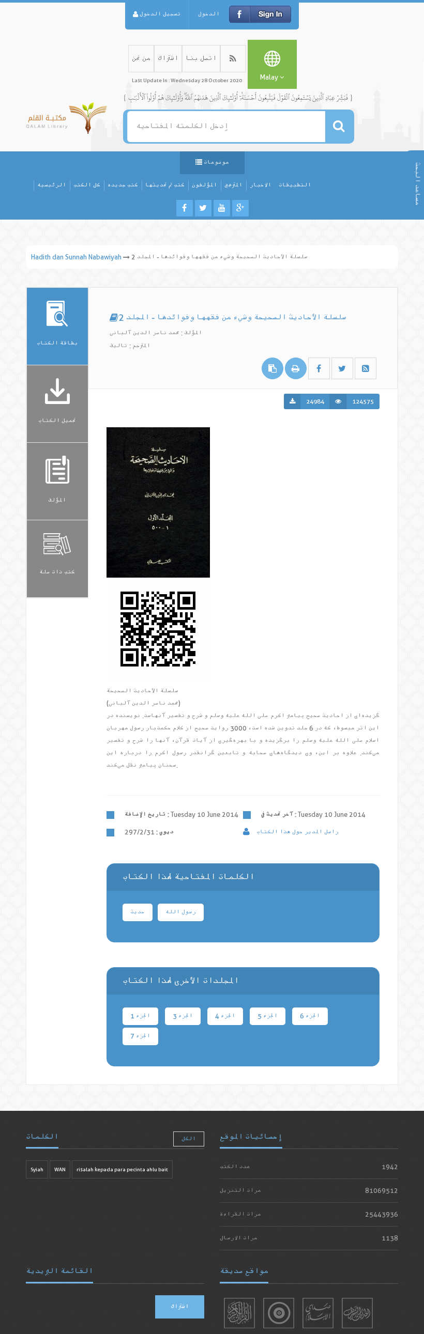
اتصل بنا (201, 59)
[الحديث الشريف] (357, 1313)
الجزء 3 (183, 1016)
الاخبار (260, 185)
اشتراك (168, 59)
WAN (60, 1169)
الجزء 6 (310, 1016)
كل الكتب (86, 185)
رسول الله (180, 912)
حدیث (137, 912)
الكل (188, 1139)
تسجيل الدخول (159, 14)
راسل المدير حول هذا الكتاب (297, 832)
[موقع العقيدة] (278, 1313)
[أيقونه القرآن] (239, 1313)
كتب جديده (123, 185)
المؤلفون (204, 185)
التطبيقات (295, 185)
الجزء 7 (140, 1036)
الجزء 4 (225, 1016)
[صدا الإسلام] (318, 1313)
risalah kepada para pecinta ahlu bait (122, 1169)
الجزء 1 (140, 1016)
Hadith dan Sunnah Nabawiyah (76, 257)
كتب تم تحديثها (165, 185)
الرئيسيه (51, 185)
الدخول (209, 14)
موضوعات (215, 162)
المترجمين (233, 185)
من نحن (141, 59)
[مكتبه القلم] (66, 116)
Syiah (37, 1169)
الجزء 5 (268, 1016)
